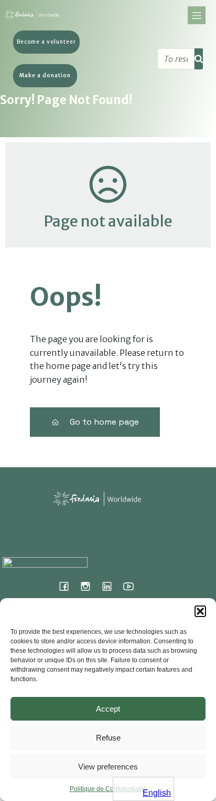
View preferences (108, 766)
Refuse (108, 737)
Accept (108, 708)
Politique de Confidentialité (108, 789)
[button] (200, 611)
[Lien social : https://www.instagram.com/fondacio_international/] (89, 586)
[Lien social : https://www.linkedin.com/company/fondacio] (111, 586)
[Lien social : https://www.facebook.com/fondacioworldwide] (68, 586)
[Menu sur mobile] (197, 15)
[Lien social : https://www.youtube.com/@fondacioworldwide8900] (132, 586)
